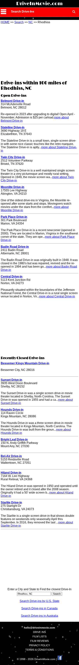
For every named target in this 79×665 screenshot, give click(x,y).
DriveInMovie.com (39, 4)
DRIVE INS (39, 632)
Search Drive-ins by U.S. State (39, 601)
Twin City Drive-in (13, 157)
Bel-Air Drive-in (11, 456)
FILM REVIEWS (39, 640)
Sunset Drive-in (11, 379)
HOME (5, 22)
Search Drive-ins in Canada (39, 608)
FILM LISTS (39, 636)
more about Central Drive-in (57, 296)
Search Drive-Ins (22, 11)
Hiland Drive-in (11, 472)
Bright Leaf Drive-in (14, 439)
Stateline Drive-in (12, 127)
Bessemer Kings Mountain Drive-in (25, 363)
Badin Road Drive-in (15, 246)
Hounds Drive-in (12, 409)
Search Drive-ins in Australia (39, 615)
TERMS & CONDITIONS (39, 649)
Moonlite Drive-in (12, 187)
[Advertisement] (39, 51)
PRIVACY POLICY (39, 645)
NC (30, 22)
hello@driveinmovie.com (39, 627)
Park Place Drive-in (14, 216)
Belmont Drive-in (12, 100)
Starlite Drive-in (11, 502)
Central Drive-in (11, 276)
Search (19, 22)
